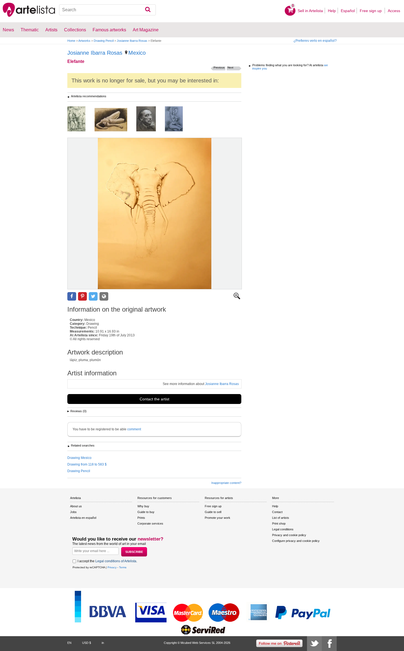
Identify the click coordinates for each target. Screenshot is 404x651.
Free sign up (371, 11)
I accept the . (107, 561)
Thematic (30, 29)
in (103, 642)
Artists (51, 29)
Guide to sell (213, 512)
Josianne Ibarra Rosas (132, 40)
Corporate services (150, 523)
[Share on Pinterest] (82, 296)
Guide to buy (145, 512)
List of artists (280, 517)
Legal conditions (283, 529)
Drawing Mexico (79, 458)
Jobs (73, 512)
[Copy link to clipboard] (103, 296)
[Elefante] (155, 213)
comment (134, 429)
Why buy (143, 506)
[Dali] (150, 119)
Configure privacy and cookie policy (296, 540)
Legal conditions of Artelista (115, 561)
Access (394, 11)
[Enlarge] (237, 298)
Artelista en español (83, 517)
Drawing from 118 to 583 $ (87, 464)
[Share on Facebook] (71, 296)
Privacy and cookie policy (289, 535)
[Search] (148, 9)
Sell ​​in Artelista (310, 11)
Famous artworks (109, 29)
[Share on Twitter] (93, 296)
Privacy (112, 567)
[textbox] (107, 9)
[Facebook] (329, 643)
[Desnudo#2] (178, 119)
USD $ (86, 642)
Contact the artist (154, 399)
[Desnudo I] (115, 120)
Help (332, 11)
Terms (122, 567)
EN (69, 642)
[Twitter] (314, 643)
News (8, 29)
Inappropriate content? (226, 482)
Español (348, 11)
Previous (219, 67)
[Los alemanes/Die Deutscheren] (80, 119)
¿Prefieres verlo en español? (315, 41)
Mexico (137, 53)
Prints (141, 517)
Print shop (279, 523)
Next (230, 67)
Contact (277, 512)
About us (76, 506)
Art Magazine (146, 29)
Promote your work (217, 517)
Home (71, 40)
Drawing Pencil (104, 40)
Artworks (84, 40)
